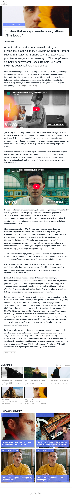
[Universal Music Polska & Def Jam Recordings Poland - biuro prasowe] (4, 4)
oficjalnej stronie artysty (27, 85)
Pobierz (20, 384)
